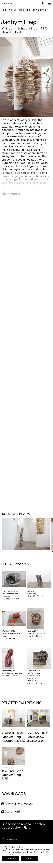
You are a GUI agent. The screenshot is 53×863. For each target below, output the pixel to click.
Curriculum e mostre (19, 804)
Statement (12, 811)
